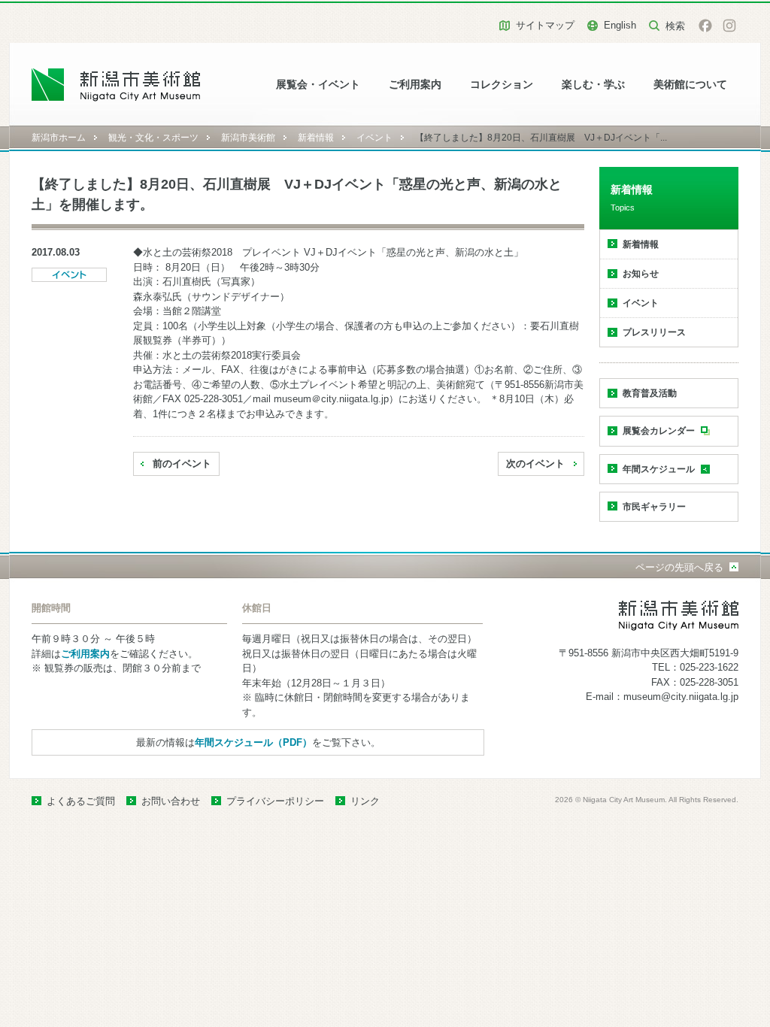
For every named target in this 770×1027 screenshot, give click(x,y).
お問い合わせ (170, 801)
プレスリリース (654, 332)
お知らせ (641, 273)
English (620, 25)
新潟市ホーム (59, 137)
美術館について (690, 84)
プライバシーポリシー (275, 801)
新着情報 (316, 137)
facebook (705, 26)
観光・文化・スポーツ (153, 137)
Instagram (729, 26)
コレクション (501, 84)
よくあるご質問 (81, 801)
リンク (365, 801)
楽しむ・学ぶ (593, 84)
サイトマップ (545, 25)
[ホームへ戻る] (116, 84)
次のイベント (535, 463)
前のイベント (182, 463)
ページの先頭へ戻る (679, 567)
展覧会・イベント (318, 84)
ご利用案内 (415, 84)
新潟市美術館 (248, 137)
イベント (374, 137)
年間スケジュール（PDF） (253, 742)
